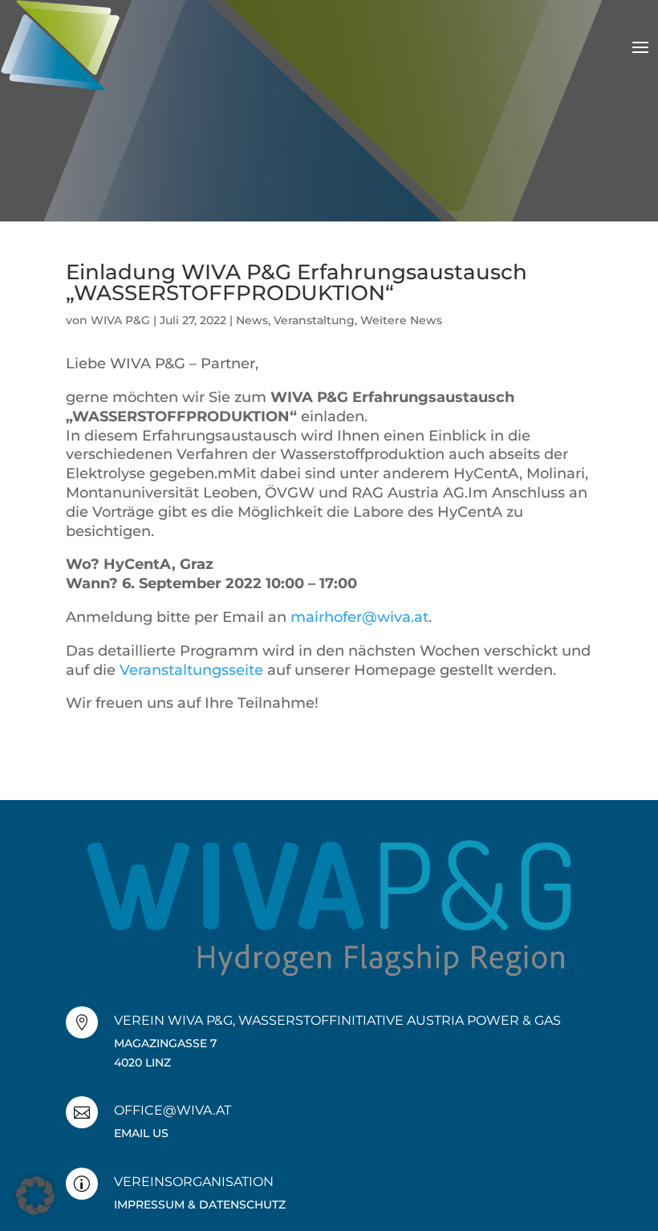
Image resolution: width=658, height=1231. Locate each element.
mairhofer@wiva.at (359, 617)
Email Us (141, 1133)
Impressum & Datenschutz (200, 1204)
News (252, 320)
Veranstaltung (314, 320)
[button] (35, 1195)
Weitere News (401, 320)
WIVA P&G (120, 320)
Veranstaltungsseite (191, 670)
